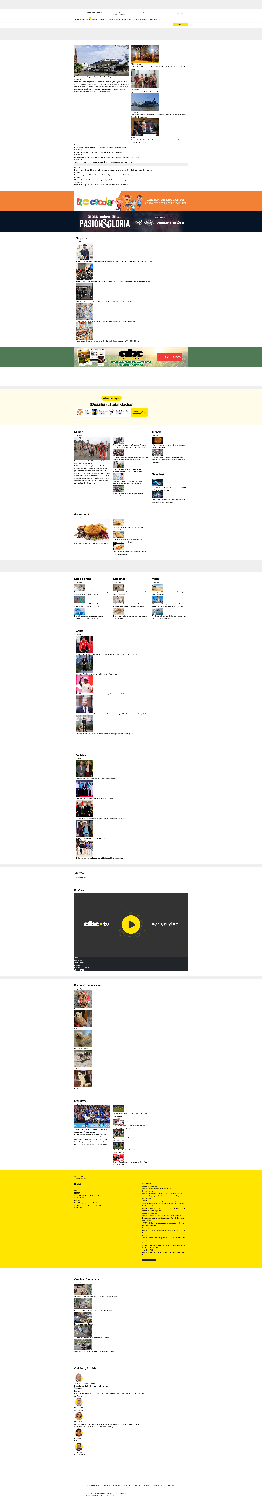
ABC (80, 13)
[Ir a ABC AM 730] (172, 19)
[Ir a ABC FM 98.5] (180, 19)
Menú (186, 13)
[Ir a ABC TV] (166, 19)
